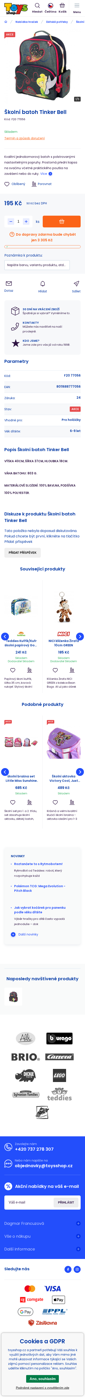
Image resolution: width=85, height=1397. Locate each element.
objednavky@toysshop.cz (44, 1166)
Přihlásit (66, 1202)
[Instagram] (77, 1269)
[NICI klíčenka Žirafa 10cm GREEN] (63, 606)
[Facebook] (68, 1269)
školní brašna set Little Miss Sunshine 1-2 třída (21, 778)
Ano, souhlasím (43, 1379)
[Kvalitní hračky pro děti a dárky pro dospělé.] (5, 21)
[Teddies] (59, 1093)
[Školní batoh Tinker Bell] (13, 996)
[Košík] (63, 8)
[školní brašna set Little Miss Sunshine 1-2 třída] (21, 742)
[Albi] (26, 1038)
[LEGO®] (59, 1075)
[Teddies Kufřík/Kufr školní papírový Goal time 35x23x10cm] (21, 606)
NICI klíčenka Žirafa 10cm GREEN (64, 643)
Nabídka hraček (26, 22)
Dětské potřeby (57, 22)
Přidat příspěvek (22, 552)
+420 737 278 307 (34, 1149)
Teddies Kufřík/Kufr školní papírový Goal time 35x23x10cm (21, 643)
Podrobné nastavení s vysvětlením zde (42, 1387)
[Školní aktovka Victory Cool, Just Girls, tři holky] (63, 742)
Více (43, 174)
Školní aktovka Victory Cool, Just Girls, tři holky (63, 778)
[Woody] (42, 1112)
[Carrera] (59, 1057)
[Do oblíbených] (12, 670)
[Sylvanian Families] (26, 1093)
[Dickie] (26, 1075)
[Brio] (26, 1057)
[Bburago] (59, 1038)
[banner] (18, 9)
